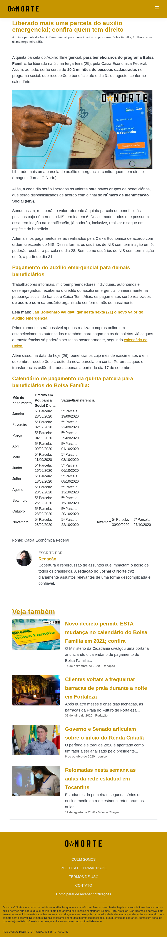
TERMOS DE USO (83, 877)
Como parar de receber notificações (83, 894)
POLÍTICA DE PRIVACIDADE (83, 868)
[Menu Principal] (157, 8)
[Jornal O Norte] (23, 8)
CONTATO (83, 885)
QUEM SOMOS (84, 859)
